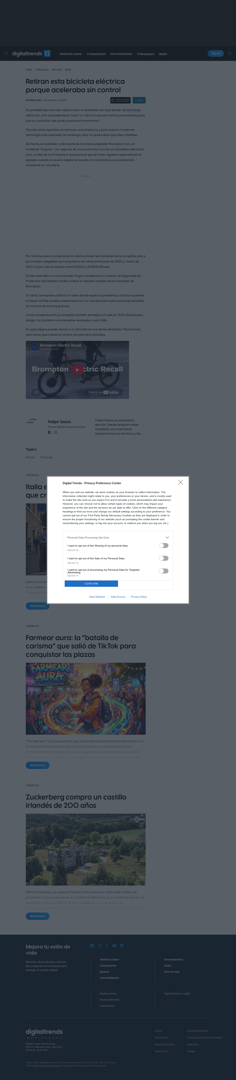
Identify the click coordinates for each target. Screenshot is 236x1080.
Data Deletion (97, 596)
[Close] (181, 483)
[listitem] (118, 537)
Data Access (118, 596)
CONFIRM (91, 583)
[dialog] (118, 540)
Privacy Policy (139, 596)
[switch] (164, 545)
